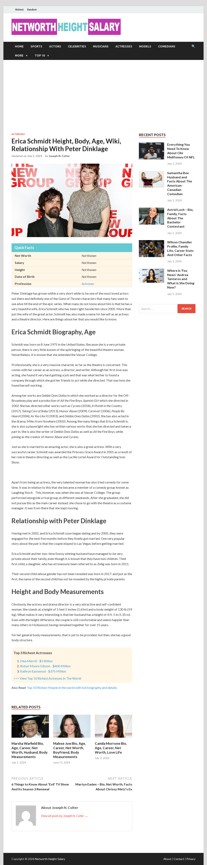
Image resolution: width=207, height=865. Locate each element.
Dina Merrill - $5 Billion (36, 661)
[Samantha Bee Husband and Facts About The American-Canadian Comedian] (151, 173)
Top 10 (40, 55)
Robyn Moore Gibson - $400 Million (45, 666)
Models (145, 46)
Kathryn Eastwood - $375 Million (43, 671)
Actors (55, 46)
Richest (19, 9)
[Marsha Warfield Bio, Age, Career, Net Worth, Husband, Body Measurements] (30, 739)
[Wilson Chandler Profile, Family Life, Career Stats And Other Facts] (151, 242)
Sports (36, 46)
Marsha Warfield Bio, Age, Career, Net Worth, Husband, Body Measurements (30, 750)
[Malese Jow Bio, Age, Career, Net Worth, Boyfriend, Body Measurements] (72, 739)
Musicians (101, 46)
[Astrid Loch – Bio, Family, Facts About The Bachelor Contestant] (151, 210)
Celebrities (77, 46)
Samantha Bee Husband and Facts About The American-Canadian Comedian (179, 183)
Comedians (166, 46)
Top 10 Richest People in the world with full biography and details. (72, 687)
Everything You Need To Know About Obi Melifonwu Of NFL (181, 150)
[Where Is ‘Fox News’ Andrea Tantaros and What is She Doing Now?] (151, 271)
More (19, 55)
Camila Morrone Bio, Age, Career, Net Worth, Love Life (111, 747)
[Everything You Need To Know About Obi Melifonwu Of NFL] (151, 145)
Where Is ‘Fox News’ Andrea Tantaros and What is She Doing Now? (180, 279)
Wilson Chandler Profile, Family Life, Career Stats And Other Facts (180, 248)
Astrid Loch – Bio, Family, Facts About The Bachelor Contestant (180, 218)
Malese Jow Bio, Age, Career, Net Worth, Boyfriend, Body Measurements (69, 750)
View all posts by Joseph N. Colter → (64, 816)
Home (19, 46)
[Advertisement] (103, 96)
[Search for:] (167, 308)
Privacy (190, 859)
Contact (179, 859)
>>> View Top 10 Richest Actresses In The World (47, 678)
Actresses (123, 46)
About (167, 859)
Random (32, 9)
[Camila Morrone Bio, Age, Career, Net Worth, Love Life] (113, 739)
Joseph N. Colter (59, 156)
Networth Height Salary (50, 859)
